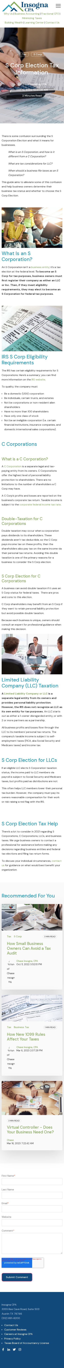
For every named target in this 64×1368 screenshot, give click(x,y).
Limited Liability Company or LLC (25, 693)
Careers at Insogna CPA (18, 1334)
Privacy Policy (12, 1338)
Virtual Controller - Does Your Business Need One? (30, 1130)
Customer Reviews (15, 1329)
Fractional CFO (50, 13)
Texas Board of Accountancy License (26, 1343)
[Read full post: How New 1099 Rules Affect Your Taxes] (32, 1008)
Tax (24, 54)
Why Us (8, 13)
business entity (40, 267)
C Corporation (12, 466)
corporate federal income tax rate (40, 504)
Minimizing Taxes (32, 18)
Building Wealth (14, 22)
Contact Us (52, 22)
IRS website (38, 379)
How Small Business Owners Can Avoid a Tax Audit (29, 948)
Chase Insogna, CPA (33, 84)
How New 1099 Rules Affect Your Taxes (26, 1037)
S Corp (37, 54)
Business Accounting (27, 13)
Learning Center (34, 22)
